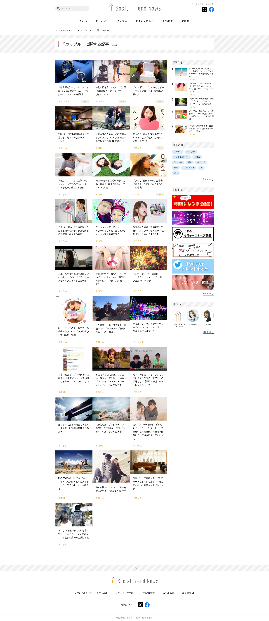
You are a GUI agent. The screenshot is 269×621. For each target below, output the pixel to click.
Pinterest (177, 152)
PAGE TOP (134, 568)
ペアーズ (201, 162)
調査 (190, 162)
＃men (185, 20)
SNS (192, 122)
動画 (176, 168)
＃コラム (122, 20)
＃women (168, 20)
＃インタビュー (145, 20)
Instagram (191, 152)
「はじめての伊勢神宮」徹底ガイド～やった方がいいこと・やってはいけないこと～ (201, 101)
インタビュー (188, 168)
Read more (207, 179)
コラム (193, 80)
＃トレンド (102, 20)
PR (201, 168)
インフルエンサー (181, 157)
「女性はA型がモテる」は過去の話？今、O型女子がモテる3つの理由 (201, 128)
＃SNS (83, 20)
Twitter (197, 157)
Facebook (178, 162)
